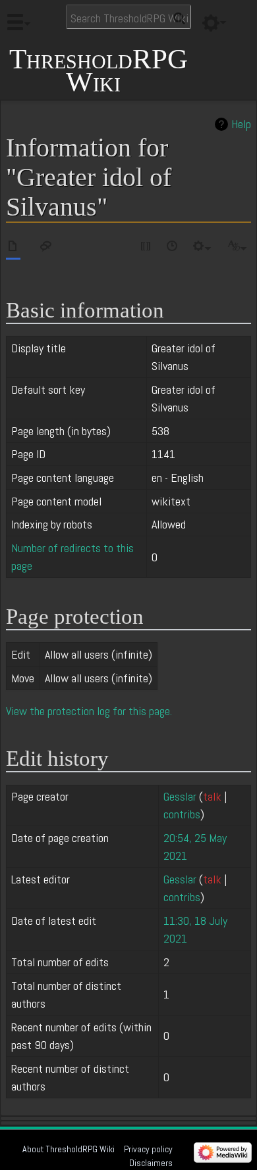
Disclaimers (151, 1163)
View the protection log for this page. (89, 710)
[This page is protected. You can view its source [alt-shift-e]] (146, 248)
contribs (181, 814)
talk (212, 796)
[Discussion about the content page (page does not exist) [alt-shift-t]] (46, 248)
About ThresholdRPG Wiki (68, 1149)
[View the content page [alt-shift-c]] (13, 248)
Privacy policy (148, 1149)
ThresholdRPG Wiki (98, 71)
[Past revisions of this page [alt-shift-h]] (172, 248)
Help (241, 124)
